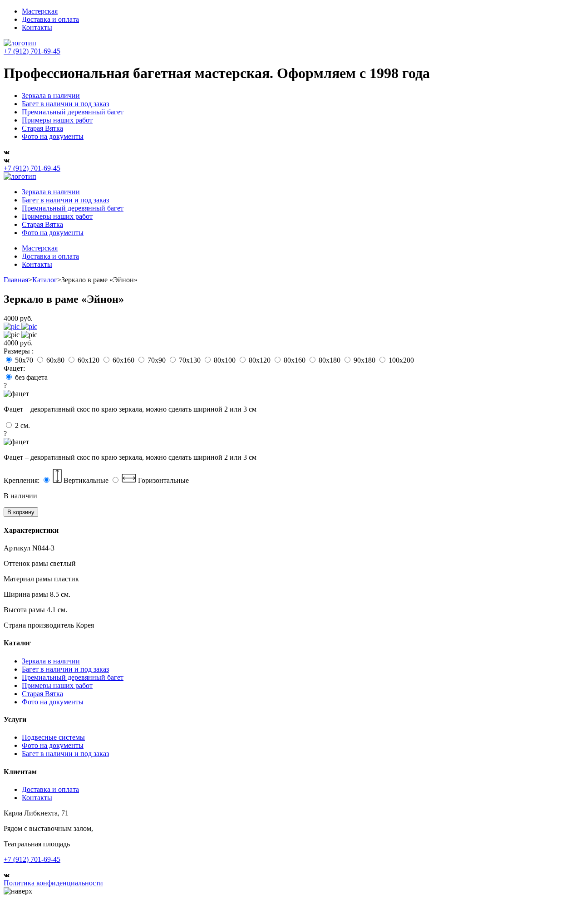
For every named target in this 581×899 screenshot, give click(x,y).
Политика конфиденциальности (53, 883)
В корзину (20, 512)
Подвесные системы (53, 737)
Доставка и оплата (50, 19)
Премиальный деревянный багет (72, 112)
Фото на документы (53, 136)
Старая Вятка (42, 128)
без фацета (130, 393)
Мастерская (40, 11)
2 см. (130, 441)
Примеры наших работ (57, 120)
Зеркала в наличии (51, 95)
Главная (16, 280)
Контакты (37, 27)
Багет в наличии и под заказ (65, 104)
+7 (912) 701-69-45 (32, 51)
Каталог (44, 280)
